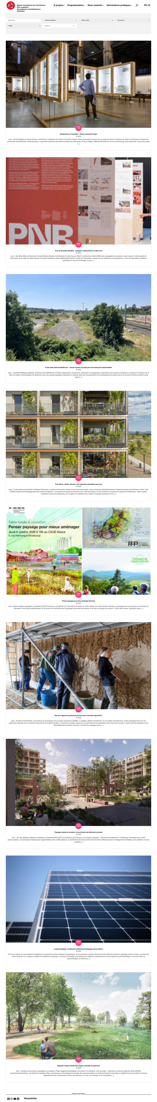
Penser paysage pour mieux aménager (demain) (78, 601)
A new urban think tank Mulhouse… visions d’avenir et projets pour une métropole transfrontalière (78, 367)
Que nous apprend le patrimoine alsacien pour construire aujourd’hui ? (78, 715)
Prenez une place (78, 1094)
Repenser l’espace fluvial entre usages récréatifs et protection (78, 1066)
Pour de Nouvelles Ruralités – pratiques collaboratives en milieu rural (78, 251)
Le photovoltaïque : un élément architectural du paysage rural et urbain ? (78, 949)
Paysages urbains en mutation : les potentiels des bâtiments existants (79, 832)
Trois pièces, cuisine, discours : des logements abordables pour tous (78, 484)
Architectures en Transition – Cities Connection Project (78, 134)
